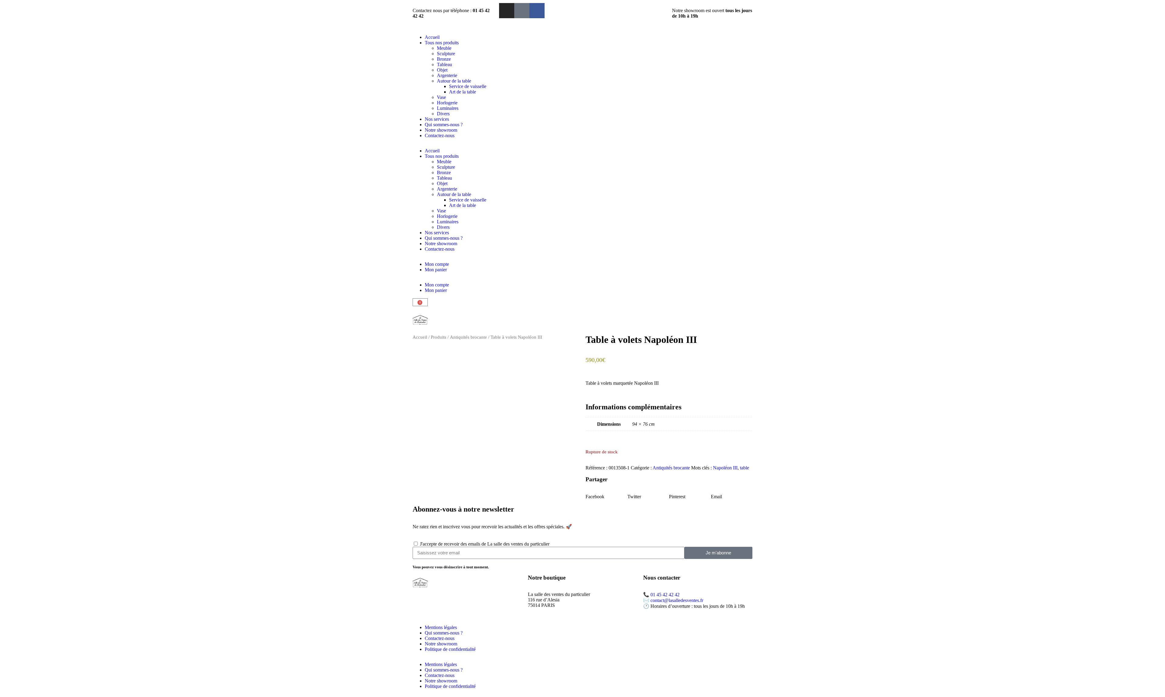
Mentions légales (441, 627)
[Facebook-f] (537, 10)
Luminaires (447, 108)
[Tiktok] (521, 10)
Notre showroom (441, 130)
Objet (442, 70)
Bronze (444, 59)
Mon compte (437, 264)
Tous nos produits (442, 42)
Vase (441, 97)
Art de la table (462, 91)
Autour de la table (454, 80)
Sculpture (446, 53)
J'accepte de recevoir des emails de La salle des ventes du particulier (484, 543)
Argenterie (447, 75)
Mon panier (436, 269)
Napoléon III (725, 467)
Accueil (432, 37)
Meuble (444, 48)
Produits (438, 337)
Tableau (444, 64)
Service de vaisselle (467, 86)
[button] (606, 494)
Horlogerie (447, 102)
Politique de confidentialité (450, 649)
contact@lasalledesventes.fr (676, 600)
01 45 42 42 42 (665, 594)
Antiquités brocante (468, 337)
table (744, 467)
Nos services (437, 119)
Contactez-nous (439, 135)
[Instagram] (506, 10)
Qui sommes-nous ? (444, 124)
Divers (443, 113)
